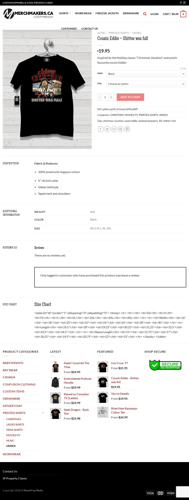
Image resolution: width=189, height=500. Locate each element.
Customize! (69, 28)
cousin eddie (130, 120)
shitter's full (169, 120)
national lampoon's (148, 120)
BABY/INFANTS (13, 363)
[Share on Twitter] (107, 129)
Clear (183, 68)
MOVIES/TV (131, 114)
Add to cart (130, 97)
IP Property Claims (15, 478)
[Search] (144, 14)
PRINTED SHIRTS (148, 114)
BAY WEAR (10, 370)
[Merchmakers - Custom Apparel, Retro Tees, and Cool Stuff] (28, 14)
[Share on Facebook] (101, 129)
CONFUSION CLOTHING (19, 384)
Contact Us (89, 28)
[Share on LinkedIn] (127, 129)
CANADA (9, 377)
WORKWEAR (83, 13)
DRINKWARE (131, 13)
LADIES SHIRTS (15, 424)
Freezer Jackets (107, 13)
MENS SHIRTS (14, 429)
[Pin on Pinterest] (121, 129)
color (100, 73)
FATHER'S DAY (12, 405)
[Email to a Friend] (114, 129)
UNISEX (163, 114)
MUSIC (10, 440)
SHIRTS (63, 13)
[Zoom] (7, 144)
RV (160, 120)
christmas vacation (113, 120)
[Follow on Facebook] (181, 2)
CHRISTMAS (117, 114)
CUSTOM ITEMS (13, 391)
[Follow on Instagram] (184, 2)
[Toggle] (43, 413)
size (99, 83)
